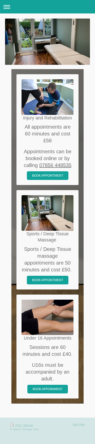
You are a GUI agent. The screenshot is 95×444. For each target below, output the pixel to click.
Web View (79, 424)
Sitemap (28, 425)
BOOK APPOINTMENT (47, 175)
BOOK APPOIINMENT (48, 389)
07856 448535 (55, 165)
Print (18, 425)
